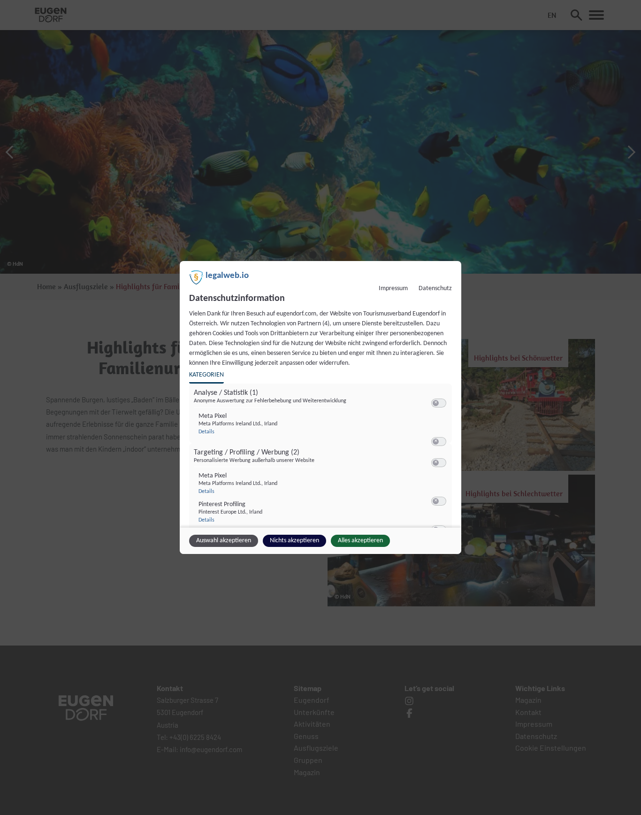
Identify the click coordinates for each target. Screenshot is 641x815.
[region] (321, 458)
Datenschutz (435, 288)
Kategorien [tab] (206, 374)
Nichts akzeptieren (294, 540)
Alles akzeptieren (360, 540)
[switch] (438, 403)
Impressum (393, 288)
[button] (436, 403)
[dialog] (320, 407)
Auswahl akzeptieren (223, 540)
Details (206, 432)
